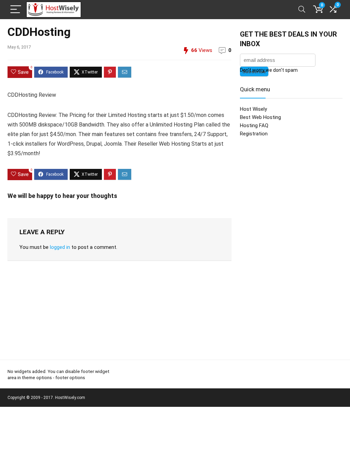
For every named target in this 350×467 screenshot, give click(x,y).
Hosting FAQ (254, 125)
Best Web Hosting (260, 117)
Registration (254, 134)
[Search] (302, 10)
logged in (60, 247)
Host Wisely (253, 109)
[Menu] (16, 10)
